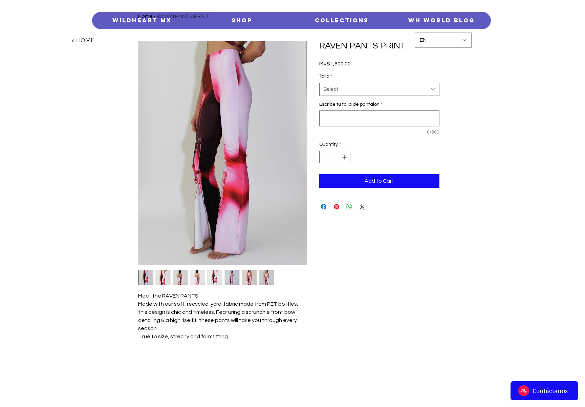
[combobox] (379, 89)
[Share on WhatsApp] (349, 207)
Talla (325, 76)
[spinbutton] (335, 157)
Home (145, 16)
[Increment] (345, 157)
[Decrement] (324, 157)
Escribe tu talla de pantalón (351, 104)
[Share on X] (362, 207)
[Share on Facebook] (324, 207)
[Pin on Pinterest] (336, 207)
